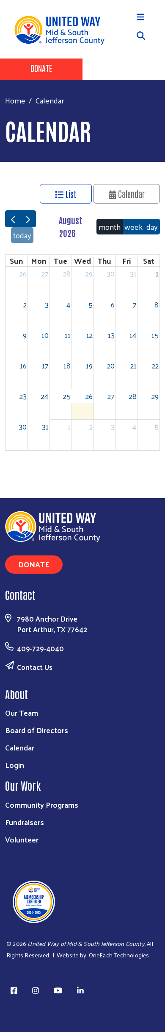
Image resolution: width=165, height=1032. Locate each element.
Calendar (130, 193)
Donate (41, 67)
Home (15, 100)
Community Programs (41, 804)
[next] (28, 218)
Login (14, 764)
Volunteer (21, 839)
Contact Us (34, 667)
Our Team (21, 712)
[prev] (13, 218)
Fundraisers (24, 821)
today (22, 235)
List (70, 193)
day (152, 227)
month (110, 227)
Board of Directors (36, 729)
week (133, 227)
